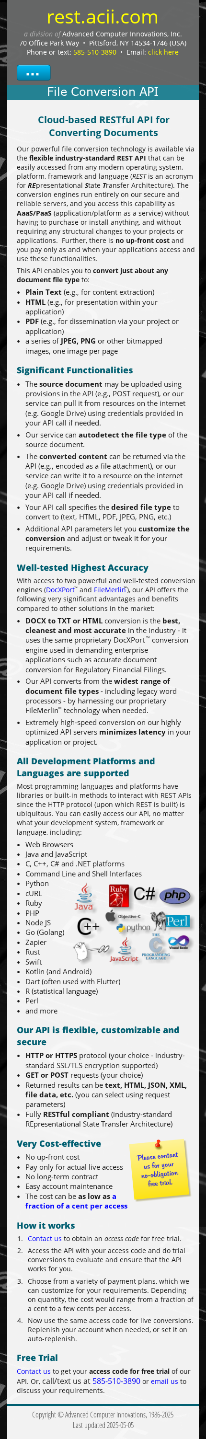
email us (164, 1381)
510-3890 (124, 1381)
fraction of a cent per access (76, 1205)
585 (98, 1381)
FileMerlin (110, 589)
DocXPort (60, 589)
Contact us (45, 1238)
